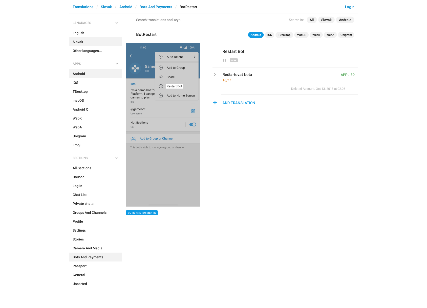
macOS (301, 35)
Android (125, 7)
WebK (316, 35)
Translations (83, 7)
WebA (330, 35)
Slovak (106, 7)
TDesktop (284, 35)
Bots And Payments (156, 7)
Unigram (346, 35)
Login (349, 7)
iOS (269, 35)
